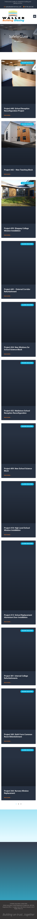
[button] (34, 16)
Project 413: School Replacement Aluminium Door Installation (18, 616)
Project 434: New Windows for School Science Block (17, 348)
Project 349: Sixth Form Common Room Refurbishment (18, 735)
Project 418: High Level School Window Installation (17, 529)
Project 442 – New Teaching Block (18, 170)
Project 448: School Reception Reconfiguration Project (16, 109)
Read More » (7, 115)
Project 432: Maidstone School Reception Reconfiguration (17, 412)
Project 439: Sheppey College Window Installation (16, 229)
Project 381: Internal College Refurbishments (16, 677)
